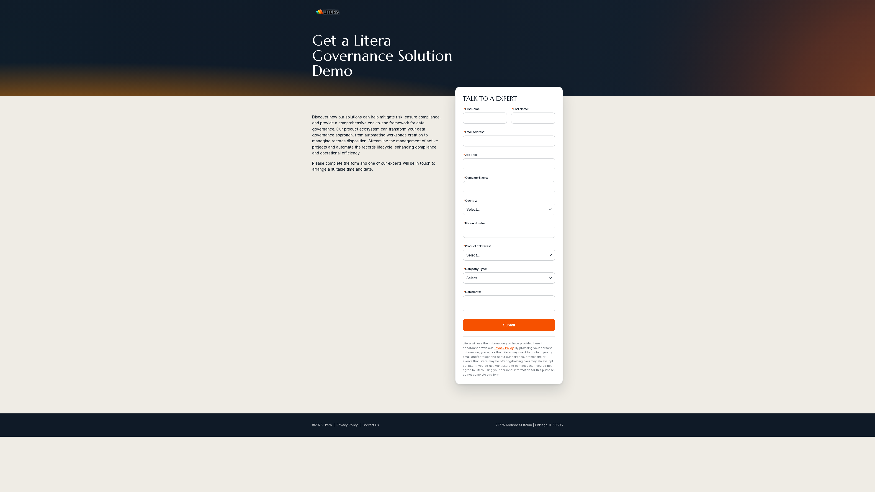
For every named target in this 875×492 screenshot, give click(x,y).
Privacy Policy (503, 348)
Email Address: (474, 132)
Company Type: (475, 269)
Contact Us (371, 425)
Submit (509, 325)
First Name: (471, 109)
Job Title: (470, 154)
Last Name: (520, 109)
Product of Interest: (477, 246)
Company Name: (475, 177)
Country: (470, 200)
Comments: (472, 292)
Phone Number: (474, 223)
